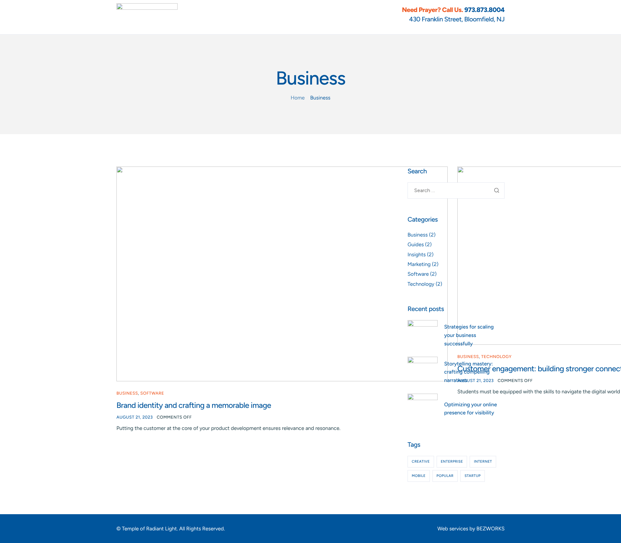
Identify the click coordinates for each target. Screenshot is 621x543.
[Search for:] (456, 190)
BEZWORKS (490, 529)
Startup (472, 476)
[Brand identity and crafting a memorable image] (282, 273)
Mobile (419, 476)
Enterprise (452, 461)
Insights (417, 254)
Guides (416, 244)
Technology (421, 284)
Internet (483, 461)
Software (152, 393)
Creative (421, 461)
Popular (445, 476)
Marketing (419, 264)
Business (127, 393)
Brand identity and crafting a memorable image (193, 405)
